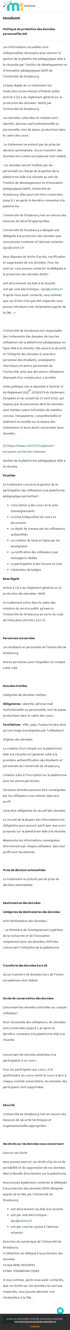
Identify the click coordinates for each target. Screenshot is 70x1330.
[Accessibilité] (60, 1310)
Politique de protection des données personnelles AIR (35, 1321)
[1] (5, 446)
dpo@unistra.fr (13, 248)
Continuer (35, 1326)
